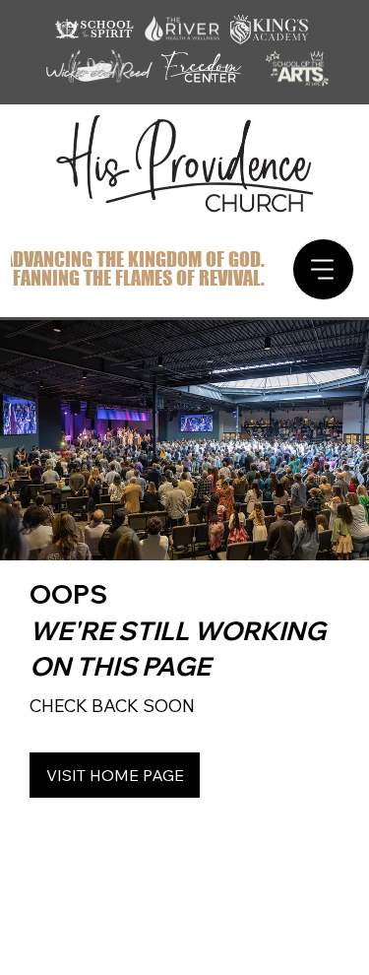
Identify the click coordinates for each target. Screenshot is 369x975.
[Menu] (323, 269)
